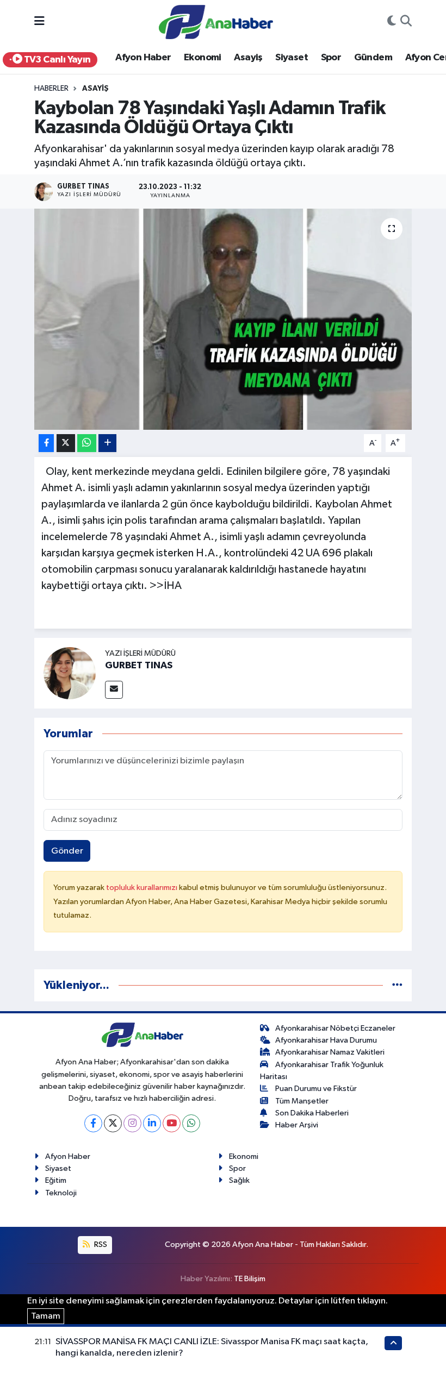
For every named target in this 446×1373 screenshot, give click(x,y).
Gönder (67, 851)
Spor (331, 57)
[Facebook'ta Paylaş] (46, 443)
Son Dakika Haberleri (312, 1113)
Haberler (51, 88)
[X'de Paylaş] (66, 443)
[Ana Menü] (39, 22)
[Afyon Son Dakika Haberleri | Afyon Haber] (216, 21)
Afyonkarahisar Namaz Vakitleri (330, 1052)
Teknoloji (61, 1193)
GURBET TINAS (138, 665)
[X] (113, 1123)
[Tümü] (397, 985)
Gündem (373, 57)
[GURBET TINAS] (70, 673)
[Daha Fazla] (107, 443)
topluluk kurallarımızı (142, 887)
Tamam (45, 1316)
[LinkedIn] (152, 1123)
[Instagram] (132, 1123)
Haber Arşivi (296, 1125)
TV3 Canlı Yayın (56, 60)
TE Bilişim (249, 1279)
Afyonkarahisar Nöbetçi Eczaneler (335, 1028)
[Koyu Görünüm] (391, 22)
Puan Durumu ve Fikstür (316, 1088)
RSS (99, 1244)
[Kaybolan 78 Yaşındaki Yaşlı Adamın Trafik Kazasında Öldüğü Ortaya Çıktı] (223, 319)
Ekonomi (202, 57)
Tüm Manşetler (302, 1101)
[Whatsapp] (191, 1123)
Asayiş (248, 57)
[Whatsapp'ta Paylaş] (86, 443)
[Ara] (406, 22)
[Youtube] (172, 1123)
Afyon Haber (143, 57)
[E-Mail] (114, 690)
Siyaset (291, 57)
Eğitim (55, 1180)
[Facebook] (93, 1123)
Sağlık (239, 1180)
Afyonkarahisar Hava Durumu (326, 1040)
